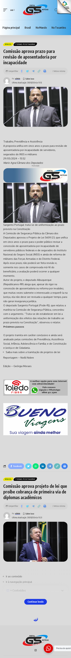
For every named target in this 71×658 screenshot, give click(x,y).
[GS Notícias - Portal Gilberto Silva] (35, 10)
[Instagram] (35, 650)
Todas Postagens (25, 44)
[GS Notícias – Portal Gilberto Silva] (35, 641)
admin (17, 78)
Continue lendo (36, 601)
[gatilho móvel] (6, 10)
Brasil (8, 44)
